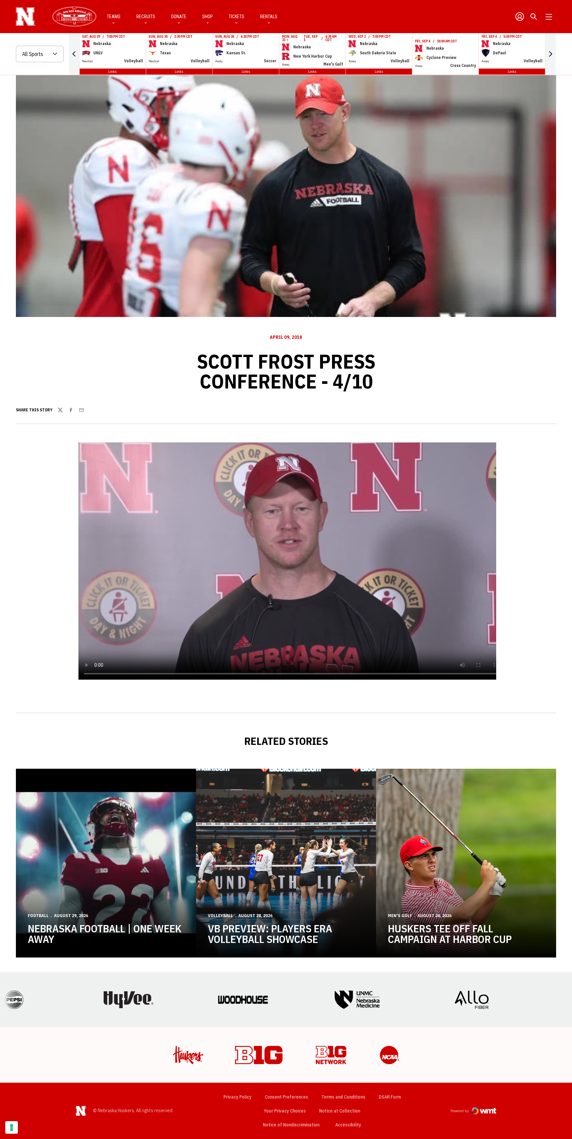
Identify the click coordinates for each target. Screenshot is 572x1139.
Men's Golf (400, 915)
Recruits (145, 16)
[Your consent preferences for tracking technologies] (11, 1127)
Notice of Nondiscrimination (291, 1125)
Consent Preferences (286, 1097)
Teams (113, 16)
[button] (74, 54)
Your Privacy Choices (285, 1111)
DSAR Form (390, 1097)
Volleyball (220, 915)
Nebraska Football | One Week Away (104, 933)
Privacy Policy (237, 1097)
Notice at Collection (339, 1111)
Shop (207, 16)
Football (38, 915)
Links (112, 71)
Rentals (268, 16)
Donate (178, 16)
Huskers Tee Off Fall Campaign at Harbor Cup (450, 933)
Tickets (236, 16)
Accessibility (348, 1124)
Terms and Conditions (343, 1097)
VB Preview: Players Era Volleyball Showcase (270, 933)
